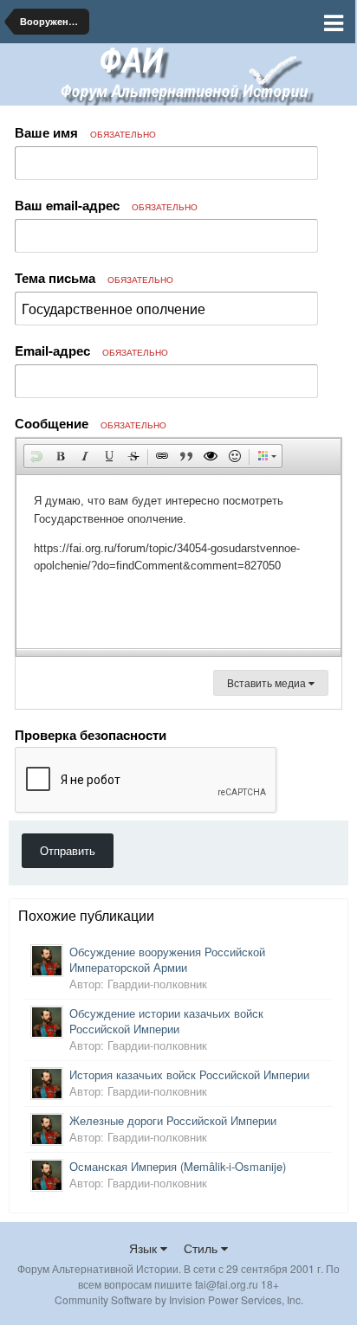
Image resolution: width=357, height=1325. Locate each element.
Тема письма (94, 277)
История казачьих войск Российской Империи (189, 1074)
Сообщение (90, 423)
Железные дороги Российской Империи (172, 1120)
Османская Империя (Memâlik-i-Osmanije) (177, 1166)
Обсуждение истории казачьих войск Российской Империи (166, 1021)
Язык (144, 1248)
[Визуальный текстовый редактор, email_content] (178, 561)
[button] (36, 456)
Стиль (202, 1248)
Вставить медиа (267, 682)
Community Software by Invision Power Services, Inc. (179, 1299)
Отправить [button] (67, 850)
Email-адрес (91, 350)
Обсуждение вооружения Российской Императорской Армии (167, 959)
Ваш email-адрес (106, 205)
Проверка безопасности (90, 734)
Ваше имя (85, 132)
